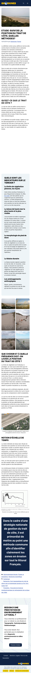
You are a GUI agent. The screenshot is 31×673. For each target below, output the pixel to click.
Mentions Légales (15, 655)
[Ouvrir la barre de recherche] (23, 3)
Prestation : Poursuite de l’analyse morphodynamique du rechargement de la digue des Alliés (15, 590)
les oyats (7, 196)
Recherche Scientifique (15, 576)
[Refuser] (29, 669)
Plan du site (24, 655)
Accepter (5, 670)
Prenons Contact (15, 645)
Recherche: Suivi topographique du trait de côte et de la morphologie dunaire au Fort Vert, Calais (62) (15, 583)
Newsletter (6, 658)
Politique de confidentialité (22, 670)
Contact (6, 655)
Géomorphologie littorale (10, 574)
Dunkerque (6, 579)
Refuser (12, 670)
